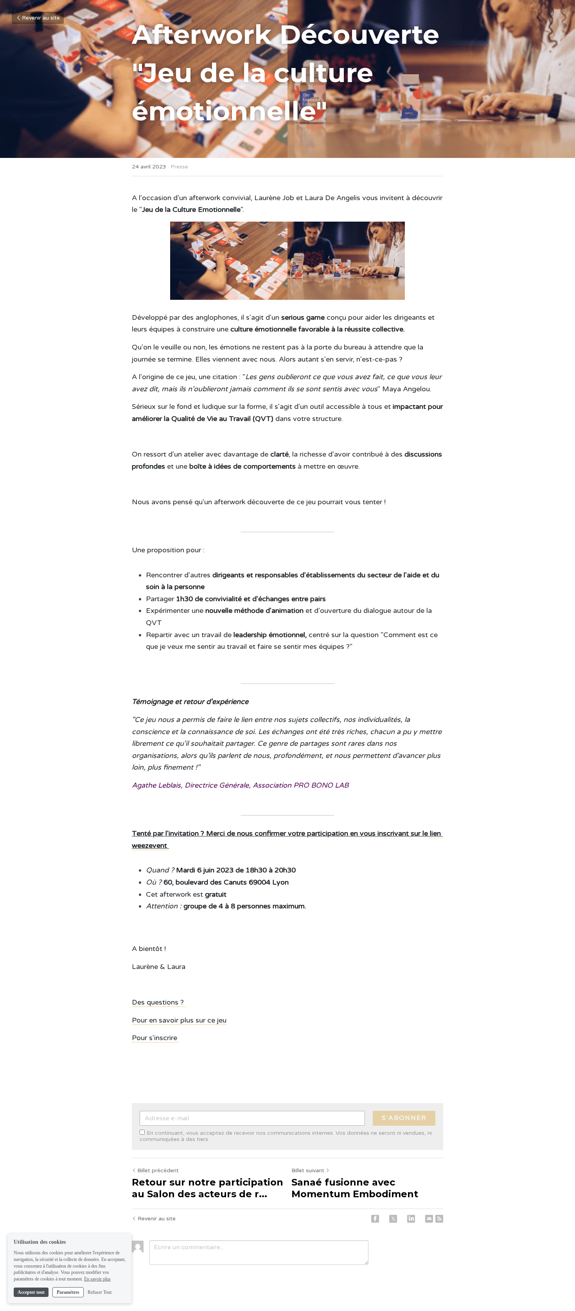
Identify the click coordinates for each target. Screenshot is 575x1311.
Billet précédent (158, 1170)
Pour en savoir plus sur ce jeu (179, 1020)
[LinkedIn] (411, 1219)
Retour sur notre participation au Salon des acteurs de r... (207, 1188)
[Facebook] (375, 1219)
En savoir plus (97, 1279)
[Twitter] (393, 1219)
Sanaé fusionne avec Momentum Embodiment (354, 1188)
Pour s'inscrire (155, 1037)
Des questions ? (159, 1002)
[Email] (429, 1219)
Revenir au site (41, 17)
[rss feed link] (439, 1219)
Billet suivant (307, 1170)
